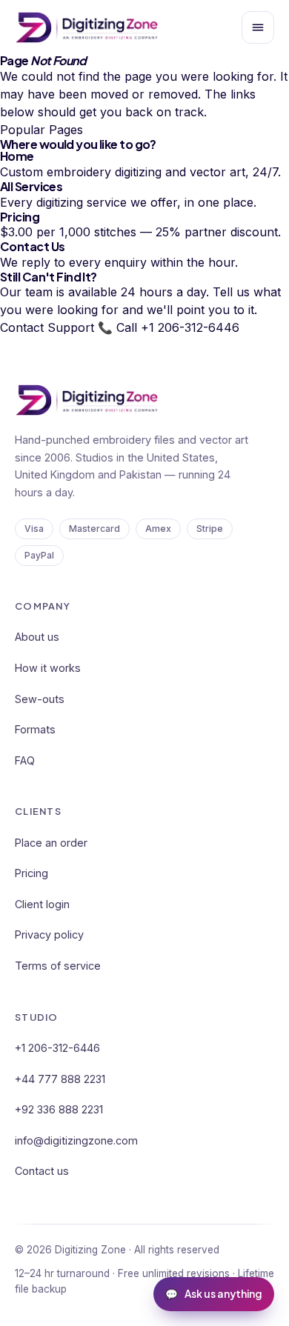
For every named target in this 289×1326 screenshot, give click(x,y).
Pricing (31, 873)
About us (37, 636)
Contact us (42, 1171)
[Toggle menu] (258, 27)
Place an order (51, 842)
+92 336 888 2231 (59, 1109)
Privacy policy (49, 934)
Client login (42, 904)
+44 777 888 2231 (60, 1079)
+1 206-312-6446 (57, 1048)
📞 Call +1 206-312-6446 (168, 327)
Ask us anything (213, 1293)
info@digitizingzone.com (76, 1140)
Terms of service (58, 965)
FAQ (25, 760)
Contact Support (47, 327)
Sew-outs (39, 699)
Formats (35, 729)
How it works (48, 668)
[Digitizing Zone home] (87, 27)
